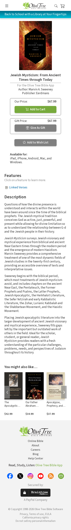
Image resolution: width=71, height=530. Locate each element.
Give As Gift (37, 128)
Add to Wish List (37, 142)
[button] (56, 6)
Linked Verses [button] (18, 187)
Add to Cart (37, 109)
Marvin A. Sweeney (41, 89)
